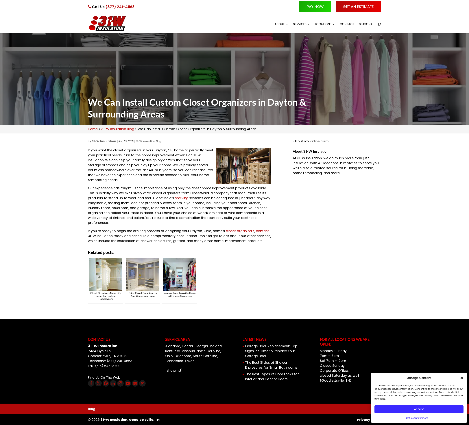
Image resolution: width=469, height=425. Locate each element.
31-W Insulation (104, 141)
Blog (91, 409)
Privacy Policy (369, 419)
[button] (462, 378)
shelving (181, 198)
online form (319, 141)
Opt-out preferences (417, 418)
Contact (347, 24)
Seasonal (366, 24)
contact (262, 231)
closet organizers (240, 231)
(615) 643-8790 (107, 366)
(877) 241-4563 (120, 6)
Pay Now (315, 6)
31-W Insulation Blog (148, 141)
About (280, 24)
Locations (323, 24)
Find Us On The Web (104, 377)
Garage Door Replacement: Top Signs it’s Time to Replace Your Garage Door (271, 351)
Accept (419, 409)
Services (299, 24)
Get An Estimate (358, 6)
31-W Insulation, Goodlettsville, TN (130, 419)
